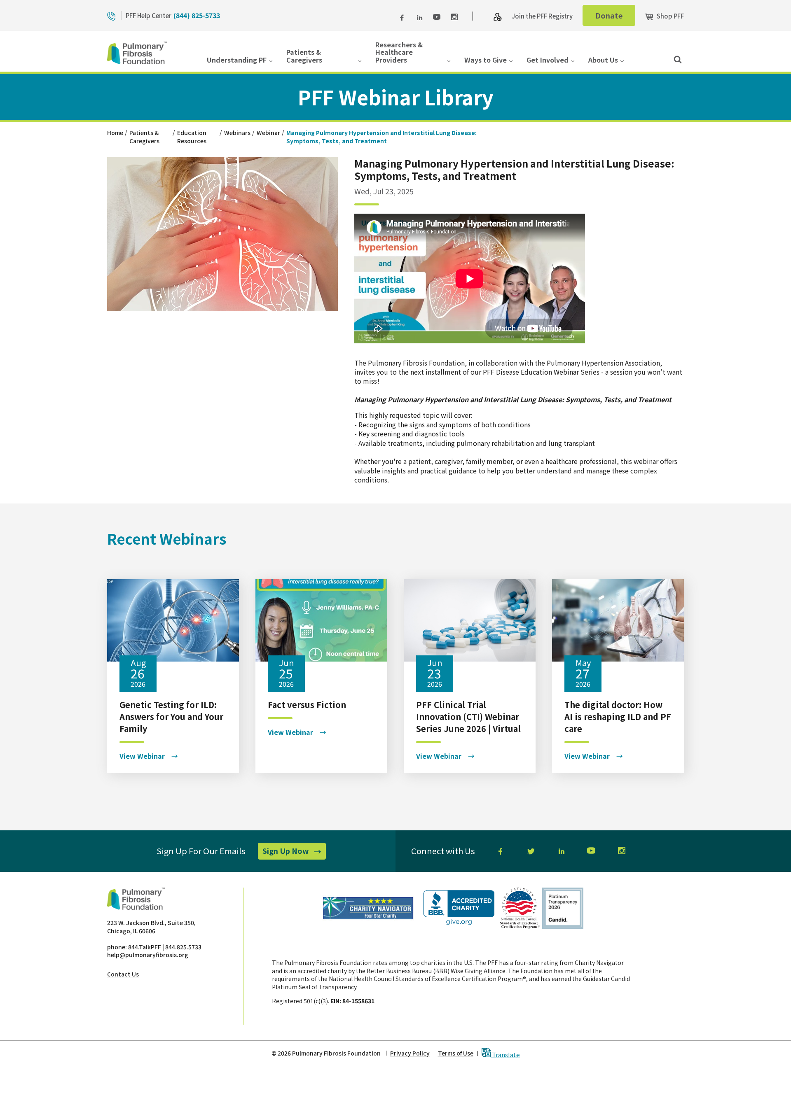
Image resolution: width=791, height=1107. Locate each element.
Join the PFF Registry (542, 16)
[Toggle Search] (678, 59)
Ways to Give (485, 60)
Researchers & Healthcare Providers (399, 53)
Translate (505, 1054)
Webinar (268, 132)
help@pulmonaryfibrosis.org (147, 955)
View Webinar (142, 756)
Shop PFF (669, 16)
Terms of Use (455, 1053)
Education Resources (191, 136)
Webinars (237, 132)
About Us (603, 60)
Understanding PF (237, 60)
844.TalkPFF (144, 947)
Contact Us (123, 974)
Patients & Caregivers (304, 56)
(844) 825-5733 (196, 15)
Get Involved (548, 60)
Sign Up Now (294, 852)
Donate (615, 17)
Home (115, 132)
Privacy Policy (410, 1053)
